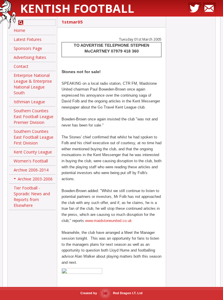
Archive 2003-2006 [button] (34, 180)
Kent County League (33, 152)
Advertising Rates (30, 57)
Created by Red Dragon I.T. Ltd (111, 293)
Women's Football (31, 161)
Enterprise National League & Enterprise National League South (33, 84)
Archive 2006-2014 (31, 170)
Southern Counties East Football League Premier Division (33, 116)
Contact (21, 66)
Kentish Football (77, 8)
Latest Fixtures (28, 39)
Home (19, 30)
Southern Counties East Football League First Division (33, 137)
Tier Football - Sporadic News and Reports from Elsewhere (32, 196)
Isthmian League (29, 101)
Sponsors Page (28, 48)
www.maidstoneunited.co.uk (108, 220)
